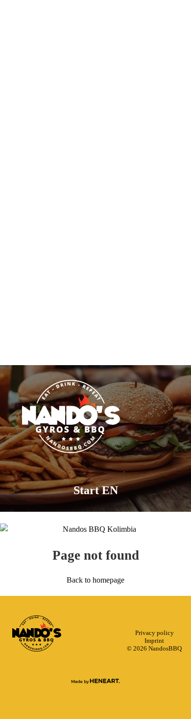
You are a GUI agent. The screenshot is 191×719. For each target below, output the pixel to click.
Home (95, 136)
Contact (95, 221)
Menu (95, 164)
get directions (95, 278)
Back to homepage (95, 580)
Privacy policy (154, 633)
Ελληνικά (96, 305)
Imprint (154, 640)
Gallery (95, 192)
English (95, 293)
